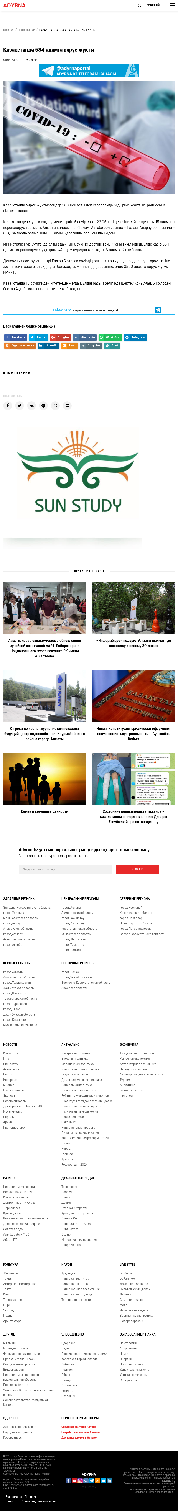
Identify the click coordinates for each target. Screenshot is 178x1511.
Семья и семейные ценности (44, 812)
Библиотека (70, 1229)
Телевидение (12, 1300)
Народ (65, 1148)
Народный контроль (134, 1069)
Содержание (129, 1380)
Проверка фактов (15, 1385)
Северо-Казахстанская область (142, 934)
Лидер (66, 1348)
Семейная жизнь (131, 1300)
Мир (6, 1058)
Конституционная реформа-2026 (85, 1138)
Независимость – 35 (17, 1101)
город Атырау (13, 934)
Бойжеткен (128, 1278)
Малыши (9, 1343)
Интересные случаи (134, 1310)
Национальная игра (75, 1278)
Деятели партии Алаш (19, 1203)
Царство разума (131, 1364)
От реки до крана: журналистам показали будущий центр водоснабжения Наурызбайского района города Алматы (44, 734)
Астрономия (128, 1348)
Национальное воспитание (80, 1289)
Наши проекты (13, 1090)
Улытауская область (76, 934)
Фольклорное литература (21, 1354)
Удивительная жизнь (134, 1370)
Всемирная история (17, 1192)
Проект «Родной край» (19, 1359)
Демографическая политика (81, 1080)
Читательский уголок (135, 1289)
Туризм (125, 1080)
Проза (65, 1197)
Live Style (127, 1265)
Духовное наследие (78, 1178)
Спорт (7, 1074)
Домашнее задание (134, 1284)
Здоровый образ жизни (19, 1427)
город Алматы (13, 972)
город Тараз (11, 1009)
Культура (10, 1265)
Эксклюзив (69, 1385)
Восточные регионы (77, 963)
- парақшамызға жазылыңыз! (85, 310)
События (67, 1364)
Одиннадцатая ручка (76, 1224)
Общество (10, 1064)
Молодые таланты (16, 1348)
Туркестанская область (20, 998)
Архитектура (12, 1321)
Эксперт (9, 1096)
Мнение (8, 1085)
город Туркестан (15, 1004)
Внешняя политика (74, 1058)
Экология (68, 1396)
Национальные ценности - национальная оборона (22, 1377)
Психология (128, 1343)
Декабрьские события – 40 (22, 1106)
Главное (67, 1154)
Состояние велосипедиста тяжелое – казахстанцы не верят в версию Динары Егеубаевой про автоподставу (133, 817)
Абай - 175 (10, 1240)
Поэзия (66, 1192)
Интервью (10, 1080)
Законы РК (68, 1122)
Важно (9, 1178)
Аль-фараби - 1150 (16, 1234)
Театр (7, 1289)
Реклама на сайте (14, 1499)
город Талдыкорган (17, 983)
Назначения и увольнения (79, 1111)
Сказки (66, 1234)
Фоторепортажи (131, 1321)
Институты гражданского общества (87, 1101)
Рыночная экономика (135, 1058)
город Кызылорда (15, 1020)
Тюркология (11, 1208)
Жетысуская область (18, 988)
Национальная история (19, 1187)
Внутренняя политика (76, 1053)
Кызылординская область (21, 1025)
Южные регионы (16, 963)
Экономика (129, 1045)
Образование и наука (138, 1334)
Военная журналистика (136, 1316)
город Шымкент (14, 993)
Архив (7, 1122)
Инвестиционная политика (80, 1069)
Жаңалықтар (26, 30)
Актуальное (11, 1069)
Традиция (68, 1273)
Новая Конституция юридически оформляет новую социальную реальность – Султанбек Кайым (134, 734)
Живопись (10, 1273)
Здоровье (68, 1343)
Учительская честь (133, 1375)
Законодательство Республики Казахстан (25, 1403)
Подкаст (67, 1370)
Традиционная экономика (138, 1053)
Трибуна (67, 1159)
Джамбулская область (19, 1014)
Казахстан (10, 1053)
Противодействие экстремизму (84, 1354)
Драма (66, 1203)
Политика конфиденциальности (40, 1499)
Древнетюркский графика (22, 1224)
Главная (8, 30)
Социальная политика (77, 1085)
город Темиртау (72, 945)
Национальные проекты (78, 1127)
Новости (10, 1045)
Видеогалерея (13, 1370)
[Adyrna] (19, 5)
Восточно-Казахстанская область (85, 983)
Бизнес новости (131, 1090)
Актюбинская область (19, 939)
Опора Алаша (71, 1245)
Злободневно (72, 1334)
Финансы (126, 1096)
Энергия (126, 1359)
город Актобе (12, 945)
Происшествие (14, 1127)
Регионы (67, 1391)
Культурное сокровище (77, 1213)
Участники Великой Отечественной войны (28, 1393)
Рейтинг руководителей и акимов (85, 1096)
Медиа (8, 1316)
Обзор (65, 1375)
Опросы (8, 1117)
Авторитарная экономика (138, 1064)
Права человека (72, 1117)
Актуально (70, 1045)
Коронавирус (12, 1437)
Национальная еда (74, 1284)
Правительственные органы (81, 1106)
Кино (6, 1294)
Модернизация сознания (79, 1240)
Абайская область (74, 988)
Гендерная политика (76, 1074)
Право (65, 1143)
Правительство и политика (80, 1090)
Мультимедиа (12, 1111)
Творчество (69, 1187)
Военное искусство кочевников (25, 1218)
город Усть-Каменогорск (79, 977)
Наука (124, 1354)
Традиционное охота (76, 1300)
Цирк (6, 1305)
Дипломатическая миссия (80, 1133)
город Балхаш (71, 950)
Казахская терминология (79, 1359)
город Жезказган (73, 939)
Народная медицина (17, 1432)
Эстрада (9, 1310)
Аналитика (127, 1085)
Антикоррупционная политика (141, 1074)
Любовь (125, 1294)
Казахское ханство (16, 1197)
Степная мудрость (74, 1208)
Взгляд (66, 1380)
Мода (123, 1305)
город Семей (70, 972)
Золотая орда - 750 (16, 1229)
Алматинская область (19, 977)
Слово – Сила (70, 1218)
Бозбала (126, 1273)
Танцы (7, 1278)
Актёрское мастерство (19, 1284)
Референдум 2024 (74, 1165)
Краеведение (12, 1213)
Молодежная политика (77, 1064)
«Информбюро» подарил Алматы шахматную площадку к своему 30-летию (133, 643)
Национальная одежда (77, 1294)
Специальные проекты (19, 1364)
